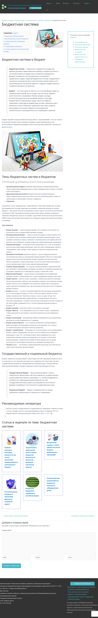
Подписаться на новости (82, 584)
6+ (47, 10)
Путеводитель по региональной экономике (29, 20)
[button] (52, 3)
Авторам (66, 3)
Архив (58, 3)
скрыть (15, 33)
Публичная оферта (74, 599)
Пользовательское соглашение (78, 592)
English (86, 3)
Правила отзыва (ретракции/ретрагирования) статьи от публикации (81, 595)
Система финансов (81, 42)
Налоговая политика (81, 47)
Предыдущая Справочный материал (15, 516)
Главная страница (8, 20)
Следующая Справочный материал (83, 516)
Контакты (76, 3)
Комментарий (7, 530)
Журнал (48, 3)
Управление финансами (82, 45)
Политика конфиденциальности (78, 589)
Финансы (48, 20)
